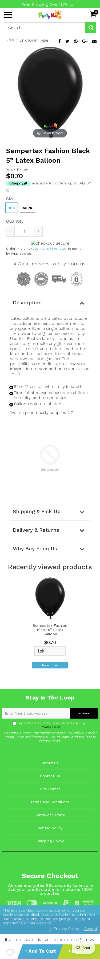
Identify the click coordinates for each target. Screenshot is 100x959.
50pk (27, 208)
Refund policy (50, 828)
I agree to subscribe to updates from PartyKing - (52, 725)
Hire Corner (50, 789)
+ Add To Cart (40, 951)
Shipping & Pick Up (37, 511)
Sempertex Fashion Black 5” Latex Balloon (50, 629)
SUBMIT (84, 713)
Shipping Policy (50, 841)
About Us (50, 763)
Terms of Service (50, 815)
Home (10, 40)
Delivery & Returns (36, 530)
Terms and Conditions (50, 802)
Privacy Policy (50, 727)
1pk (12, 208)
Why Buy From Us (35, 549)
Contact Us (50, 776)
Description (27, 303)
